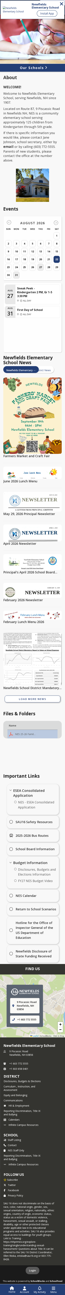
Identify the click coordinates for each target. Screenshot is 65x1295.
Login (32, 1270)
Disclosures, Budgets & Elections (22, 1081)
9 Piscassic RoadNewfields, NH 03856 (21, 1053)
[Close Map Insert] (56, 987)
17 (16, 259)
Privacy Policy (15, 1195)
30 (8, 275)
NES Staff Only (16, 1150)
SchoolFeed (56, 1281)
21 (48, 259)
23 (8, 267)
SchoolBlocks (38, 1281)
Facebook (13, 1190)
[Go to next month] (56, 222)
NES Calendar (26, 896)
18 (24, 259)
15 (56, 251)
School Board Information (35, 849)
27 (40, 267)
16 (8, 259)
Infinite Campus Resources (23, 1125)
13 (40, 251)
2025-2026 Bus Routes (32, 835)
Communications (13, 1100)
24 (16, 267)
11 (24, 251)
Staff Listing (14, 1140)
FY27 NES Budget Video (35, 881)
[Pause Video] (62, 59)
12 (32, 251)
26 (32, 267)
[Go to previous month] (9, 222)
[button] (32, 734)
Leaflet (35, 1035)
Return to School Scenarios (36, 909)
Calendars (14, 1119)
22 (56, 259)
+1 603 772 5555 (26, 1019)
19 (32, 259)
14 (48, 251)
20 (40, 259)
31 (16, 275)
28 (48, 267)
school (11, 1135)
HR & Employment (18, 1105)
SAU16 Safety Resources (34, 822)
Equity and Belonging (15, 1095)
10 (16, 251)
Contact (12, 1145)
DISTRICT (12, 1076)
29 (56, 267)
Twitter (12, 1185)
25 (24, 267)
